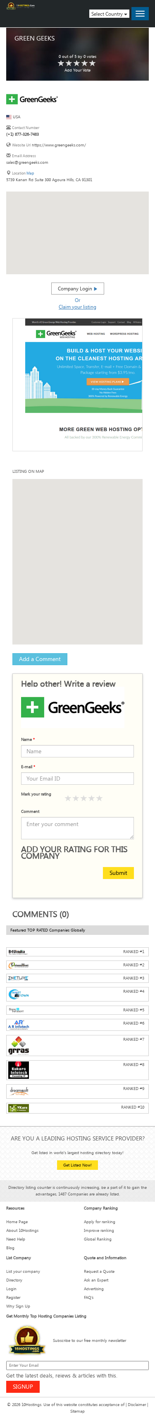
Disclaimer (137, 1404)
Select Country (107, 13)
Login (11, 1288)
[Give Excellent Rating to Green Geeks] (92, 63)
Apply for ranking (99, 1221)
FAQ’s (88, 1297)
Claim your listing (77, 306)
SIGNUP (23, 1386)
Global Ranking (98, 1239)
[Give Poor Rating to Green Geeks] (61, 63)
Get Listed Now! (77, 1165)
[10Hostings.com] (20, 6)
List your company (23, 1271)
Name (28, 739)
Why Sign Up (18, 1306)
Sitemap (77, 1411)
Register (13, 1297)
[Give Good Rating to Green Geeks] (77, 63)
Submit (118, 873)
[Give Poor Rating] (68, 798)
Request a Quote (99, 1271)
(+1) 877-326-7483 (22, 134)
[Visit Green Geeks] (32, 98)
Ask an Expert (96, 1280)
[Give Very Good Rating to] (91, 798)
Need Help (15, 1239)
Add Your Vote (77, 70)
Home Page (17, 1221)
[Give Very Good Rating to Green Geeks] (84, 63)
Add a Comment (40, 659)
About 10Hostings (22, 1230)
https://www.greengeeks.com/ (59, 145)
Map (30, 173)
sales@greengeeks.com (27, 162)
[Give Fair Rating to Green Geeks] (69, 63)
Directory (14, 1280)
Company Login (75, 288)
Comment (30, 811)
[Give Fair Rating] (76, 798)
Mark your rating (36, 794)
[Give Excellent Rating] (99, 798)
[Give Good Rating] (84, 798)
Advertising (94, 1288)
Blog (10, 1248)
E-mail (28, 766)
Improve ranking (99, 1230)
